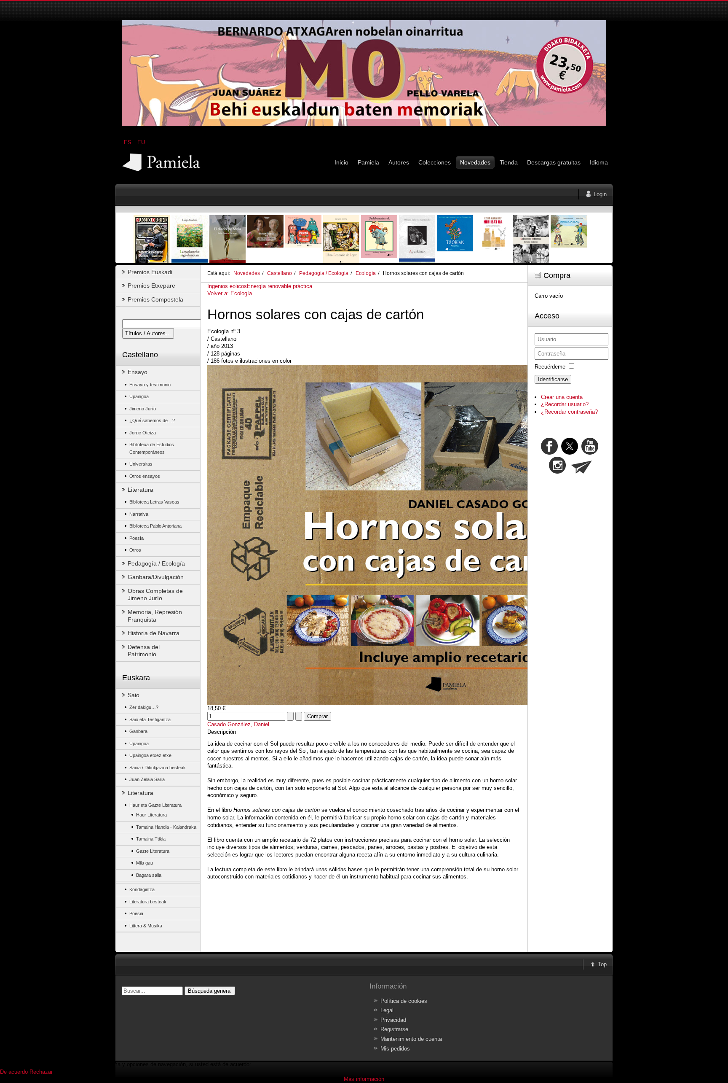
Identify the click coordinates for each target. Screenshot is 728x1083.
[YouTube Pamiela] (589, 453)
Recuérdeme (550, 367)
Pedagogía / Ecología (323, 273)
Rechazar (41, 1072)
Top (602, 964)
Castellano (279, 273)
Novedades (246, 273)
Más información (364, 1079)
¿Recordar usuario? (565, 404)
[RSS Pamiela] (558, 472)
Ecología (366, 273)
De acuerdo (14, 1072)
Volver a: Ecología (229, 293)
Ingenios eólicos (227, 286)
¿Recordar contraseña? (569, 412)
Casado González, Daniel (238, 724)
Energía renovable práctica (279, 286)
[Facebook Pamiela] (550, 453)
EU (141, 142)
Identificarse (553, 379)
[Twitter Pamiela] (599, 453)
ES (128, 142)
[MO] (364, 124)
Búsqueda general (210, 991)
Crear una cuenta (562, 397)
